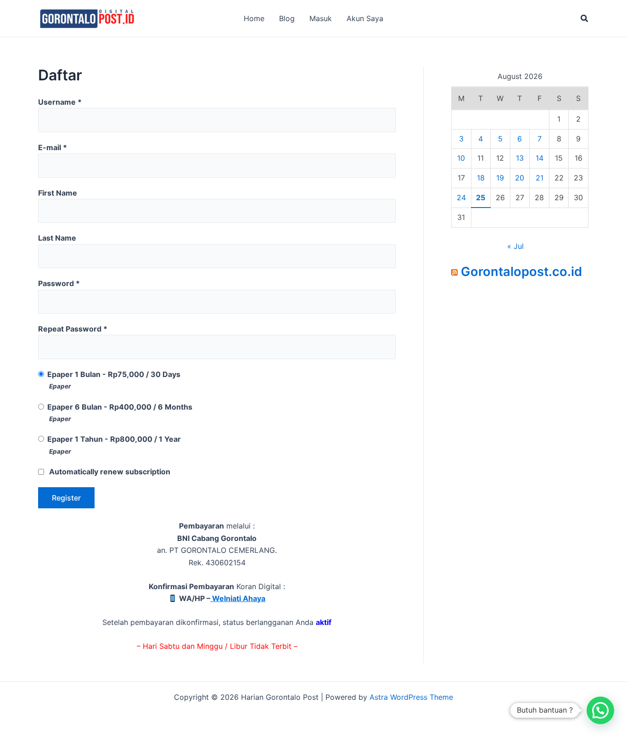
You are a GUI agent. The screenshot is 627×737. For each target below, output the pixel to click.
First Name (57, 192)
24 (461, 197)
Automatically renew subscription (109, 471)
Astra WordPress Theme (411, 697)
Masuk (320, 18)
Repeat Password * (72, 328)
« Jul (515, 246)
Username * (60, 102)
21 (539, 177)
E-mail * (52, 147)
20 (519, 177)
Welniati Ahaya (237, 598)
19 (500, 177)
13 (520, 158)
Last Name (57, 237)
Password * (59, 283)
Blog (287, 18)
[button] (585, 18)
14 (539, 158)
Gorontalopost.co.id (521, 271)
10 (461, 158)
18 (481, 177)
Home (254, 18)
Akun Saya (365, 18)
